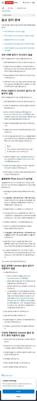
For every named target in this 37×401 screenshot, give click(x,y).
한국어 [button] (27, 2)
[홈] (3, 8)
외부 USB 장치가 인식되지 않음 (14, 31)
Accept (18, 391)
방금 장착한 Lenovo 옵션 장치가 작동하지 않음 (19, 44)
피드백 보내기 (8, 375)
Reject (18, 396)
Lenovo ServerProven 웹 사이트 (15, 114)
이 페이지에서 (7, 15)
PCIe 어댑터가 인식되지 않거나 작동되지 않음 (19, 35)
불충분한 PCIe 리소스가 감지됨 (14, 40)
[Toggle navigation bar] (2, 2)
